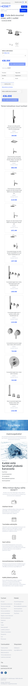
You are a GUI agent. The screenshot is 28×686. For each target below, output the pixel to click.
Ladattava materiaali (6, 657)
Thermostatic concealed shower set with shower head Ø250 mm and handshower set (14, 191)
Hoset (6, 6)
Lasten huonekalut (5, 613)
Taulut (2, 625)
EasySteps (4, 472)
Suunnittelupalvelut (7, 474)
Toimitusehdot (4, 648)
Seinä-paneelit (4, 627)
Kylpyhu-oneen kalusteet (7, 615)
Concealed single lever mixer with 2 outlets (14, 372)
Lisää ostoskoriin (18, 64)
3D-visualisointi (5, 476)
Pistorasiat (3, 639)
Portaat (3, 601)
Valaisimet (3, 620)
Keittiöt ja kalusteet (5, 618)
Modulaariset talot (18, 611)
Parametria (3, 634)
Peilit (2, 622)
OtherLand (7, 682)
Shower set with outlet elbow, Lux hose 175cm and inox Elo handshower (14, 127)
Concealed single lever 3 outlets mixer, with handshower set (14, 314)
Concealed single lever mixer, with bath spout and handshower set (14, 283)
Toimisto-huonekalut (6, 632)
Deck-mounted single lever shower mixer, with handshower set (14, 402)
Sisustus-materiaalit (5, 606)
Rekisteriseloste (5, 652)
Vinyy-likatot (4, 608)
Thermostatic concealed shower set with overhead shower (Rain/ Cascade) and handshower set (14, 159)
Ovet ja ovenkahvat (5, 611)
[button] (11, 44)
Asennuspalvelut (6, 480)
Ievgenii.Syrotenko (12, 683)
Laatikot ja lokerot (5, 629)
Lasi (2, 636)
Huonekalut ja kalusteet (6, 604)
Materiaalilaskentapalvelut (8, 478)
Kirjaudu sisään (18, 2)
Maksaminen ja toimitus (7, 87)
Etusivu (2, 9)
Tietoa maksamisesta (6, 655)
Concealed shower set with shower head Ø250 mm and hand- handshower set (14, 253)
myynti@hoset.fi (18, 650)
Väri (5, 53)
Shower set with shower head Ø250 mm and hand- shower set (14, 222)
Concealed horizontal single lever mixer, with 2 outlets (14, 343)
